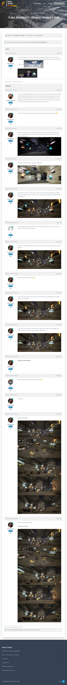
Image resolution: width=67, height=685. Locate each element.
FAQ (44, 3)
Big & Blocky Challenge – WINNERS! (11, 651)
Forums (10, 35)
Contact (50, 3)
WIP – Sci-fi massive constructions (10, 655)
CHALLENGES (37, 3)
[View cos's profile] (10, 231)
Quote (58, 53)
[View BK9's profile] (10, 384)
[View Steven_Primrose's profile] (10, 98)
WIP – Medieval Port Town (8, 670)
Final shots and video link (24, 360)
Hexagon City (5, 662)
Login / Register (59, 3)
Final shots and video (23, 418)
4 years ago (36, 42)
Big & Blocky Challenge (19, 35)
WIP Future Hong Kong (7, 666)
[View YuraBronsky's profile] (10, 61)
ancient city (5, 658)
